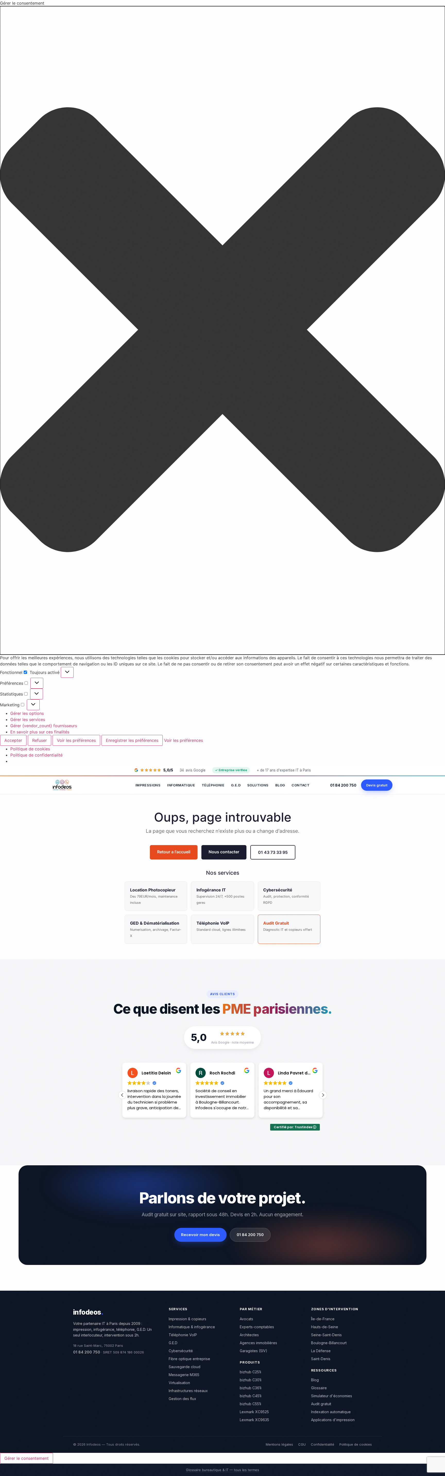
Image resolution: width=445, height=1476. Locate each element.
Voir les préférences (76, 740)
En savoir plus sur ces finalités (39, 731)
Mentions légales (279, 1444)
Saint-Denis (320, 1359)
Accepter (13, 740)
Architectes (249, 1335)
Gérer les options (27, 713)
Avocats (246, 1319)
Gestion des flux (182, 1398)
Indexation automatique (331, 1412)
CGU (302, 1444)
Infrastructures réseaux (188, 1390)
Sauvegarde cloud (184, 1367)
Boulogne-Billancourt (329, 1343)
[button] (222, 330)
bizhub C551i (250, 1404)
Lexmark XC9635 (254, 1420)
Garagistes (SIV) (253, 1351)
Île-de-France (323, 1319)
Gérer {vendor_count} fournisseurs (43, 725)
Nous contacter (224, 851)
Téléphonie (213, 785)
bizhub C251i (250, 1372)
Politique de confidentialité (36, 755)
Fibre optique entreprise (189, 1359)
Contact (301, 785)
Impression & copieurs (187, 1319)
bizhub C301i (250, 1380)
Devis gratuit (376, 785)
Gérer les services (27, 719)
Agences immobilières (258, 1343)
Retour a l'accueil (173, 851)
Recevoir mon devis (200, 1234)
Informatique (181, 785)
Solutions (258, 785)
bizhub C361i (250, 1388)
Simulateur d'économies (331, 1396)
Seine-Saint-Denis (326, 1335)
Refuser (39, 740)
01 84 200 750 (343, 785)
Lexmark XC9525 (254, 1412)
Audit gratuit (321, 1404)
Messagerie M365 (184, 1375)
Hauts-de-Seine (324, 1327)
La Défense (321, 1351)
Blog (280, 785)
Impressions (147, 785)
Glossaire (319, 1388)
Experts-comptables (257, 1327)
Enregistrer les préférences (132, 740)
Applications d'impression (333, 1420)
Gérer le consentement (26, 1458)
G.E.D (236, 785)
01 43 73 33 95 (273, 852)
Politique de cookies (30, 748)
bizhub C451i (250, 1396)
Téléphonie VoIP (183, 1335)
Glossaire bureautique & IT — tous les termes (222, 1470)
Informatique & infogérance (192, 1327)
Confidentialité (322, 1444)
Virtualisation (179, 1383)
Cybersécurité (181, 1351)
